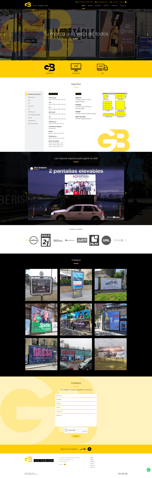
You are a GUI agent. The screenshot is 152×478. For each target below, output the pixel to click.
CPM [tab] (29, 100)
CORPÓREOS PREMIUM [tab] (34, 115)
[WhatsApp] (148, 470)
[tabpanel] (88, 121)
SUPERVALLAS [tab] (31, 120)
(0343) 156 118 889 (81, 2)
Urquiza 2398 (114, 2)
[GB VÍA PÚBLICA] (37, 4)
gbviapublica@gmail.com (102, 2)
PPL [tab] (29, 103)
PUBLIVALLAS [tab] (31, 97)
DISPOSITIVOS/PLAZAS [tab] (34, 94)
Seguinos (122, 2)
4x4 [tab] (29, 109)
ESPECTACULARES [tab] (33, 123)
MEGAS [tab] (30, 117)
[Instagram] (126, 2)
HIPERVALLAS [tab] (31, 112)
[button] (4, 35)
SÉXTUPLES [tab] (31, 106)
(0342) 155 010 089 (88, 2)
